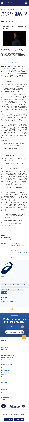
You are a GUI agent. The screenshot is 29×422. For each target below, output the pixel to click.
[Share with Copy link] (19, 22)
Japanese (4, 292)
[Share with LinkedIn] (7, 22)
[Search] (23, 3)
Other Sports (20, 245)
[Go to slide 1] (12, 62)
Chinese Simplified (19, 289)
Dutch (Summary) (22, 287)
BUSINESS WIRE (11, 66)
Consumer (12, 255)
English (4, 284)
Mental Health (13, 248)
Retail (11, 243)
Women (12, 250)
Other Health (13, 245)
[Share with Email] (16, 22)
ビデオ (3, 230)
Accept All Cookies (19, 419)
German (23, 284)
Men (21, 252)
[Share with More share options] (22, 22)
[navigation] (26, 3)
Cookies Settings (8, 419)
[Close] (26, 412)
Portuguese (16, 284)
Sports (16, 250)
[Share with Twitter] (10, 22)
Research (12, 257)
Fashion (22, 255)
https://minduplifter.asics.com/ (14, 152)
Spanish (9, 284)
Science (26, 252)
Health (17, 255)
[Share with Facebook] (13, 22)
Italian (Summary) (11, 287)
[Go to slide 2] (15, 62)
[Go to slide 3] (17, 62)
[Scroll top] (24, 337)
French (3, 287)
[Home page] (6, 3)
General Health (21, 248)
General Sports (17, 243)
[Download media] (27, 54)
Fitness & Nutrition (14, 252)
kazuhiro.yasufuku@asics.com (8, 239)
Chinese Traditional (7, 289)
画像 (2, 228)
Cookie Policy (6, 415)
